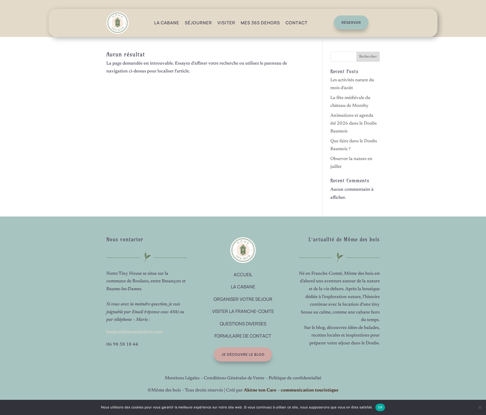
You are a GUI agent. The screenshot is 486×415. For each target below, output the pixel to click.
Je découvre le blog (243, 354)
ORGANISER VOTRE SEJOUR (242, 299)
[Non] (479, 407)
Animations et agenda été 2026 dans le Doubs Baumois (353, 123)
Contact (297, 23)
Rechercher (368, 56)
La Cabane (166, 23)
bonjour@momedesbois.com (134, 332)
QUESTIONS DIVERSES (243, 324)
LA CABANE (243, 287)
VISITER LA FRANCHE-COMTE (243, 311)
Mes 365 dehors (260, 23)
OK (380, 407)
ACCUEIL (243, 274)
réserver (351, 22)
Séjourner (198, 23)
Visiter (226, 23)
